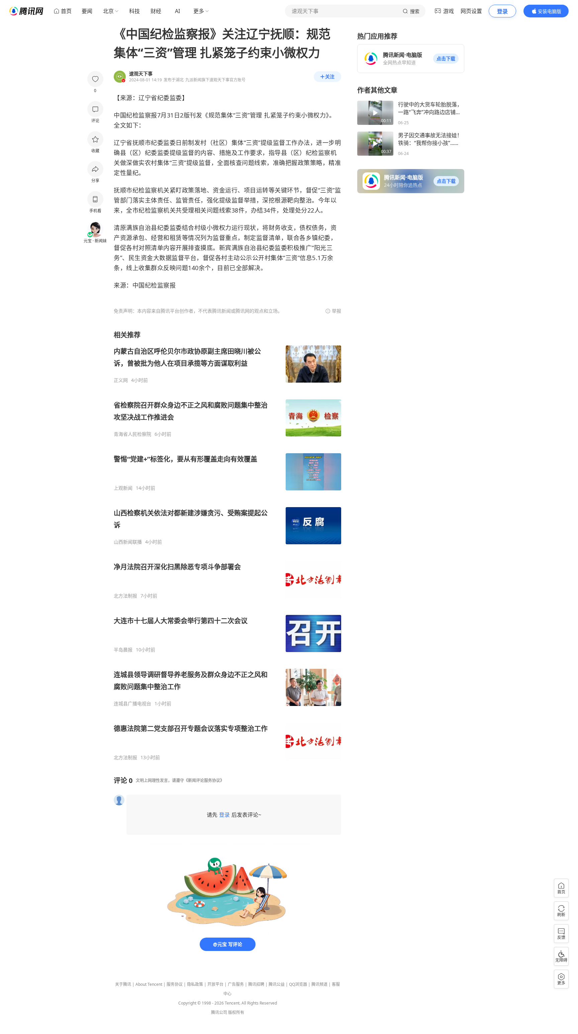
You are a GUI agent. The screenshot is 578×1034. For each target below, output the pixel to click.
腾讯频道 (319, 984)
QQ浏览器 (298, 984)
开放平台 (215, 984)
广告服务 (236, 984)
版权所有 (236, 1012)
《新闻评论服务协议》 (204, 780)
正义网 (121, 380)
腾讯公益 (277, 984)
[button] (446, 59)
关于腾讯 (123, 984)
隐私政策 (195, 984)
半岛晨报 (123, 649)
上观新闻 (123, 488)
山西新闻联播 (128, 542)
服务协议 (175, 984)
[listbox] (227, 545)
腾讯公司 (219, 1012)
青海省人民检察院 (132, 434)
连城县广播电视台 (132, 703)
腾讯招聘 (256, 984)
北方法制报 (125, 595)
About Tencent (148, 984)
